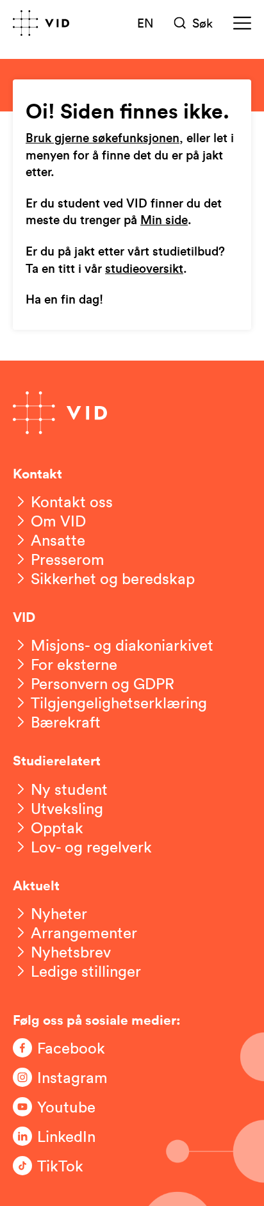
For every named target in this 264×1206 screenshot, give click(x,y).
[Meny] (242, 23)
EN (145, 22)
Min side (164, 221)
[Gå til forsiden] (41, 23)
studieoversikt (144, 269)
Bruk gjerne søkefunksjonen (102, 139)
